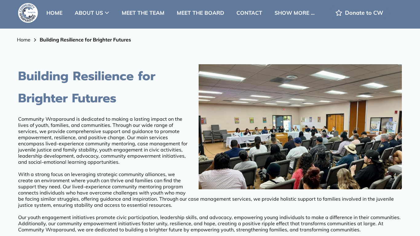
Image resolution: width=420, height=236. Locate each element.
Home (23, 40)
